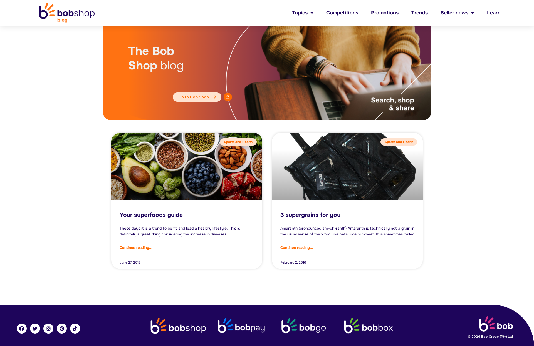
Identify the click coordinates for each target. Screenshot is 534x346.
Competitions (342, 13)
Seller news (454, 13)
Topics (300, 13)
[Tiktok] (75, 329)
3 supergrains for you (310, 215)
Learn (494, 13)
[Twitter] (35, 329)
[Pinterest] (62, 329)
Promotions (385, 13)
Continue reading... (136, 247)
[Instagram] (48, 329)
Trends (419, 13)
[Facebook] (22, 329)
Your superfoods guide (151, 215)
